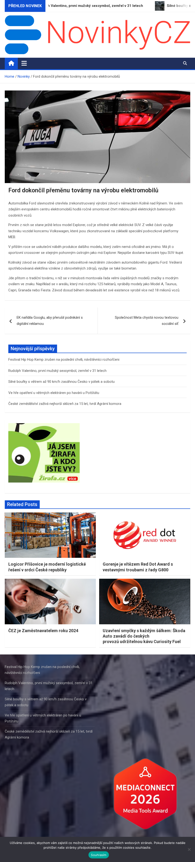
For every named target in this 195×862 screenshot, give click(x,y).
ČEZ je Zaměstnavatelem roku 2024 (43, 630)
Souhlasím (98, 855)
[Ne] (189, 849)
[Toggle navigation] (24, 63)
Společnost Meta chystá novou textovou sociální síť (146, 320)
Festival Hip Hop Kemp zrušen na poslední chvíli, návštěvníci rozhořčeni (63, 359)
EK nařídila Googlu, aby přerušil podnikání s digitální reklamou (50, 320)
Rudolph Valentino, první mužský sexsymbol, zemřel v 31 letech (57, 371)
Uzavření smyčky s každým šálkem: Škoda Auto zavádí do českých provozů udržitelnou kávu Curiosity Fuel (144, 636)
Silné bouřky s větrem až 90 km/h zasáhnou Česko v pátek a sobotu (61, 381)
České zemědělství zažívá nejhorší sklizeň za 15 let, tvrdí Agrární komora (64, 404)
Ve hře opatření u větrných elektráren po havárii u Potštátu (53, 393)
